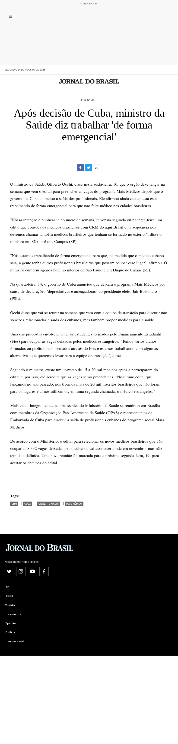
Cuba (27, 503)
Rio (7, 587)
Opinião (10, 623)
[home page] (89, 81)
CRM (14, 503)
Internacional (14, 641)
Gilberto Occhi (48, 503)
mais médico (74, 503)
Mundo (10, 605)
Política (10, 632)
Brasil (88, 100)
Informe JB (13, 614)
